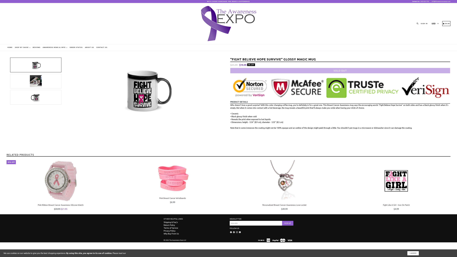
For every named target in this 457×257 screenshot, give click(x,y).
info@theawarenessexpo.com (441, 1)
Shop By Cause (22, 47)
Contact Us (101, 47)
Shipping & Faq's (171, 222)
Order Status (76, 47)
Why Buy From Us (171, 234)
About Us (89, 47)
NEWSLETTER (235, 219)
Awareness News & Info (54, 47)
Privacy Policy (169, 231)
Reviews (36, 47)
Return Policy (169, 225)
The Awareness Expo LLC (177, 240)
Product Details (239, 102)
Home (9, 47)
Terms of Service (171, 228)
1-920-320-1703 (420, 1)
